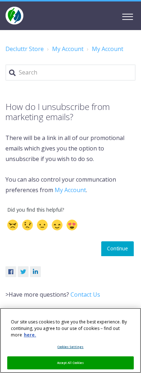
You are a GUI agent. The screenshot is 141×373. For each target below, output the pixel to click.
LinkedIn (35, 271)
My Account (68, 49)
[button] (127, 16)
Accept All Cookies (70, 363)
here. (30, 335)
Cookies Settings (70, 347)
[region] (70, 340)
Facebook (10, 271)
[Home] (14, 16)
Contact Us (85, 294)
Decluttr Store (24, 49)
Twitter (23, 271)
